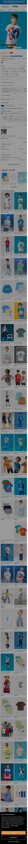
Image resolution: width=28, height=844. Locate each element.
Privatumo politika (5, 827)
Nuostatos (13, 837)
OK (13, 833)
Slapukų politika (14, 825)
